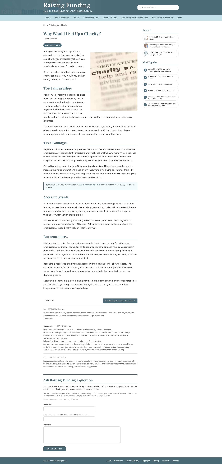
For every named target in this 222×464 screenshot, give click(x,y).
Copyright (146, 461)
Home (48, 18)
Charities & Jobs (110, 18)
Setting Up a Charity (59, 25)
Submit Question (54, 449)
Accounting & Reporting (162, 18)
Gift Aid (76, 18)
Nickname (47, 404)
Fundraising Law (91, 18)
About (109, 461)
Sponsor (175, 461)
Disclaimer (118, 461)
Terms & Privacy (132, 461)
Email (66, 414)
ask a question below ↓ (89, 185)
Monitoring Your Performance (135, 18)
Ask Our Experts (62, 18)
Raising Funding (66, 5)
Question (47, 424)
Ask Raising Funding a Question (119, 301)
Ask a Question (51, 45)
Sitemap (156, 461)
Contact (165, 461)
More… (180, 18)
